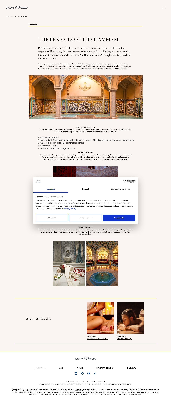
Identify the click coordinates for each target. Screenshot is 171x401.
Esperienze (32, 24)
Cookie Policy (83, 381)
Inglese (39, 368)
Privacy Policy (70, 209)
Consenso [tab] (50, 189)
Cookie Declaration (98, 381)
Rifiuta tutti (52, 218)
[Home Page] (17, 7)
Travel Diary (131, 368)
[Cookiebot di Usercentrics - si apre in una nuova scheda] (125, 181)
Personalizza (84, 218)
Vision (61, 368)
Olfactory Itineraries (104, 368)
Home (7, 16)
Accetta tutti (119, 218)
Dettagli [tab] (85, 189)
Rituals (80, 368)
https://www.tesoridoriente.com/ (103, 389)
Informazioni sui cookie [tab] (120, 189)
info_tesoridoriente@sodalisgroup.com (118, 384)
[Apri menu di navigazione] (164, 7)
